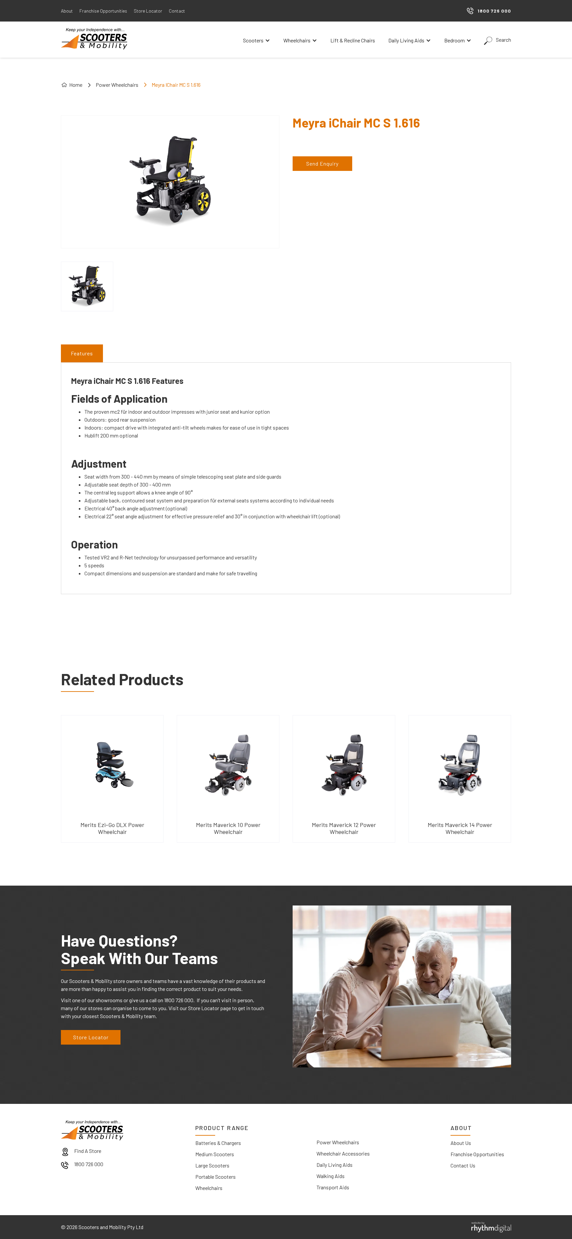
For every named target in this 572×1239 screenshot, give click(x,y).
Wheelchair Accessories (343, 1153)
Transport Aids (332, 1187)
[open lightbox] (87, 286)
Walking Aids (330, 1176)
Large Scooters (212, 1165)
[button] (256, 40)
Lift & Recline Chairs (352, 40)
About (67, 11)
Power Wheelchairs (117, 84)
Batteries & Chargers (218, 1143)
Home (75, 84)
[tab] (82, 353)
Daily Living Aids (334, 1165)
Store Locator (148, 11)
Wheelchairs (208, 1188)
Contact (177, 11)
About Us (461, 1143)
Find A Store (87, 1151)
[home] (94, 38)
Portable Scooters (215, 1176)
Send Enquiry (322, 163)
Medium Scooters (214, 1154)
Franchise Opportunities (103, 11)
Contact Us (463, 1165)
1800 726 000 (88, 1164)
